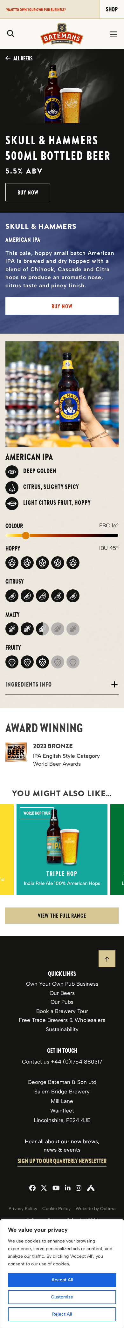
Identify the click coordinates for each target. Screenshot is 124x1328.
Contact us (36, 1061)
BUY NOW (27, 192)
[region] (62, 1273)
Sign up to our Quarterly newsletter (62, 1161)
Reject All (62, 1314)
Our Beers (62, 993)
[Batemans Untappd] (91, 1189)
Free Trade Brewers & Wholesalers (62, 1020)
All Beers (22, 58)
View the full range (62, 916)
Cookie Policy (56, 1208)
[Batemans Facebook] (32, 1189)
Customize (62, 1297)
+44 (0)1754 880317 (76, 1061)
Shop (112, 9)
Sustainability (62, 1029)
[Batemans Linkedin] (68, 1189)
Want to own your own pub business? (36, 9)
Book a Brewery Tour (62, 1011)
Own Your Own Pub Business (62, 984)
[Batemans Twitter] (44, 1189)
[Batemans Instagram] (78, 1189)
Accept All (62, 1280)
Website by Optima (95, 1208)
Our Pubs (62, 1002)
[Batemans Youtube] (56, 1189)
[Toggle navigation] (113, 34)
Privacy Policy (23, 1208)
